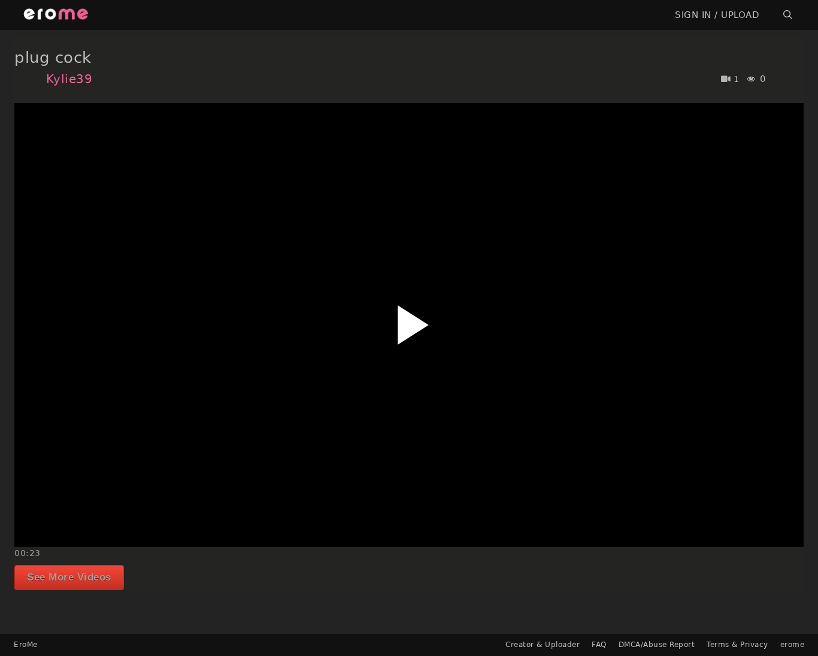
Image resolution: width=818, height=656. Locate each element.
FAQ (599, 644)
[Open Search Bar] (787, 15)
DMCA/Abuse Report (657, 644)
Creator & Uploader (542, 644)
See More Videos (69, 577)
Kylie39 (69, 79)
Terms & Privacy (737, 644)
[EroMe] (56, 15)
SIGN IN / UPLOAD (717, 15)
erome (792, 644)
